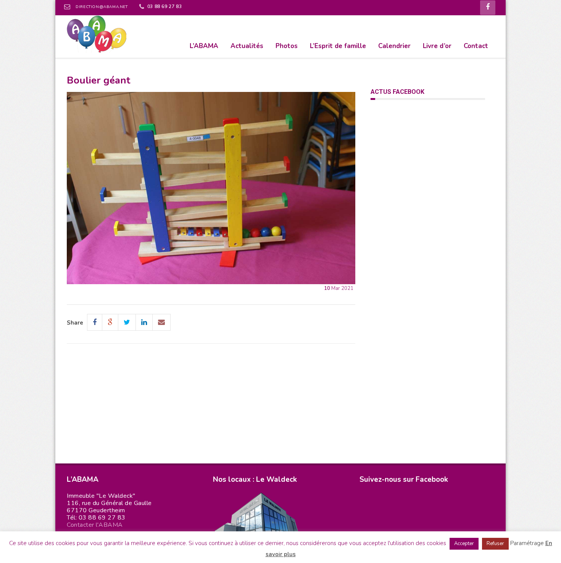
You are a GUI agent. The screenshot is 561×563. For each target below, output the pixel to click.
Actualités (247, 46)
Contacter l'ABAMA (95, 525)
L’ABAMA (204, 46)
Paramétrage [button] (527, 543)
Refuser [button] (495, 543)
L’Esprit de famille (338, 46)
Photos (287, 46)
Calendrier (394, 46)
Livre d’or (437, 46)
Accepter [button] (464, 543)
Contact (476, 46)
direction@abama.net (101, 7)
